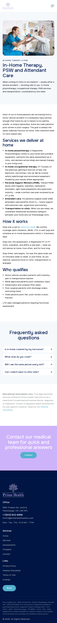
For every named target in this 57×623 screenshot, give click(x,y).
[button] (52, 6)
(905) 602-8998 (28, 227)
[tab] (28, 349)
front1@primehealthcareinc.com (18, 518)
